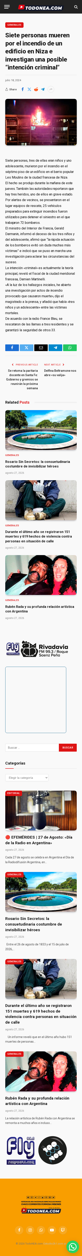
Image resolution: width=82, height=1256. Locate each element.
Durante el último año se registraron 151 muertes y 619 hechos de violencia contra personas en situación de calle (38, 536)
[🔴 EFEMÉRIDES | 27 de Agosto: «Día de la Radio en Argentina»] (41, 810)
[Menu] (7, 6)
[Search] (75, 6)
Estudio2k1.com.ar (55, 1243)
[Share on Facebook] (22, 89)
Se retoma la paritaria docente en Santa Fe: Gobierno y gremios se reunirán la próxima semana (22, 379)
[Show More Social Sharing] (51, 89)
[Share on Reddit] (36, 89)
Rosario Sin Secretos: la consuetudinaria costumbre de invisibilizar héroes (33, 924)
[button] (72, 1247)
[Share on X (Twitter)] (29, 89)
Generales (14, 25)
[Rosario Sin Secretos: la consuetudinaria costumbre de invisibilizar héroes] (41, 430)
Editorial (13, 793)
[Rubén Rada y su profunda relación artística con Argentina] (41, 575)
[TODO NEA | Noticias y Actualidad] (41, 7)
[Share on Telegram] (43, 89)
